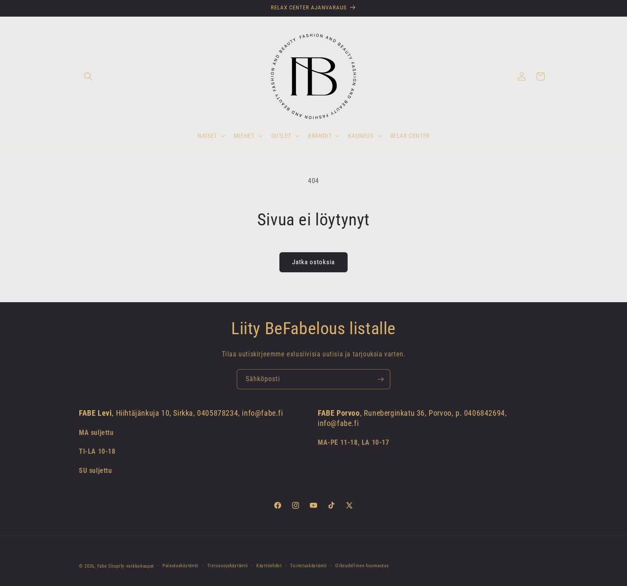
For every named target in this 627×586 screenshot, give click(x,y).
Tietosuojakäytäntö (227, 566)
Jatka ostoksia (313, 262)
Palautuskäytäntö (181, 566)
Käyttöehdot (269, 566)
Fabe (102, 566)
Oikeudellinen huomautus (362, 566)
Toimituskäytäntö (308, 566)
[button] (88, 76)
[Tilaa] (380, 379)
